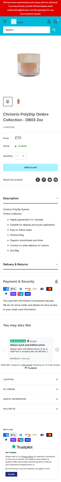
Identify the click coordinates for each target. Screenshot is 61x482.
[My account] (49, 21)
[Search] (54, 29)
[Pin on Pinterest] (44, 179)
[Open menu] (4, 21)
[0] (55, 21)
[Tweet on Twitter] (50, 179)
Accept (11, 474)
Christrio (9, 127)
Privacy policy (27, 456)
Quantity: (8, 156)
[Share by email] (55, 179)
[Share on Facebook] (38, 179)
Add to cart (30, 167)
